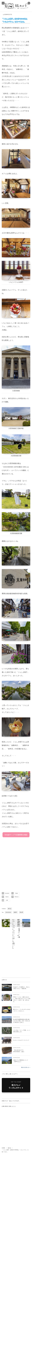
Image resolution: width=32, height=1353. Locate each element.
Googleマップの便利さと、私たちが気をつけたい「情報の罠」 (21, 987)
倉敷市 (15, 912)
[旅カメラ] (16, 6)
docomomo (8, 912)
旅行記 (9, 908)
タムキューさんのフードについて (21, 1040)
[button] (16, 834)
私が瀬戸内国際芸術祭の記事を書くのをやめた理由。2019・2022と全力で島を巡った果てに (21, 1021)
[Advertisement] (16, 863)
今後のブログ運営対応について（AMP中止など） (20, 1060)
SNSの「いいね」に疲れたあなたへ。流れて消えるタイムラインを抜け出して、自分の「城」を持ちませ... (21, 999)
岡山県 (21, 912)
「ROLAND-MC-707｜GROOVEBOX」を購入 (18, 1051)
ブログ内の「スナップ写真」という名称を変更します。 (21, 1031)
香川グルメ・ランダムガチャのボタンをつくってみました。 (21, 1010)
